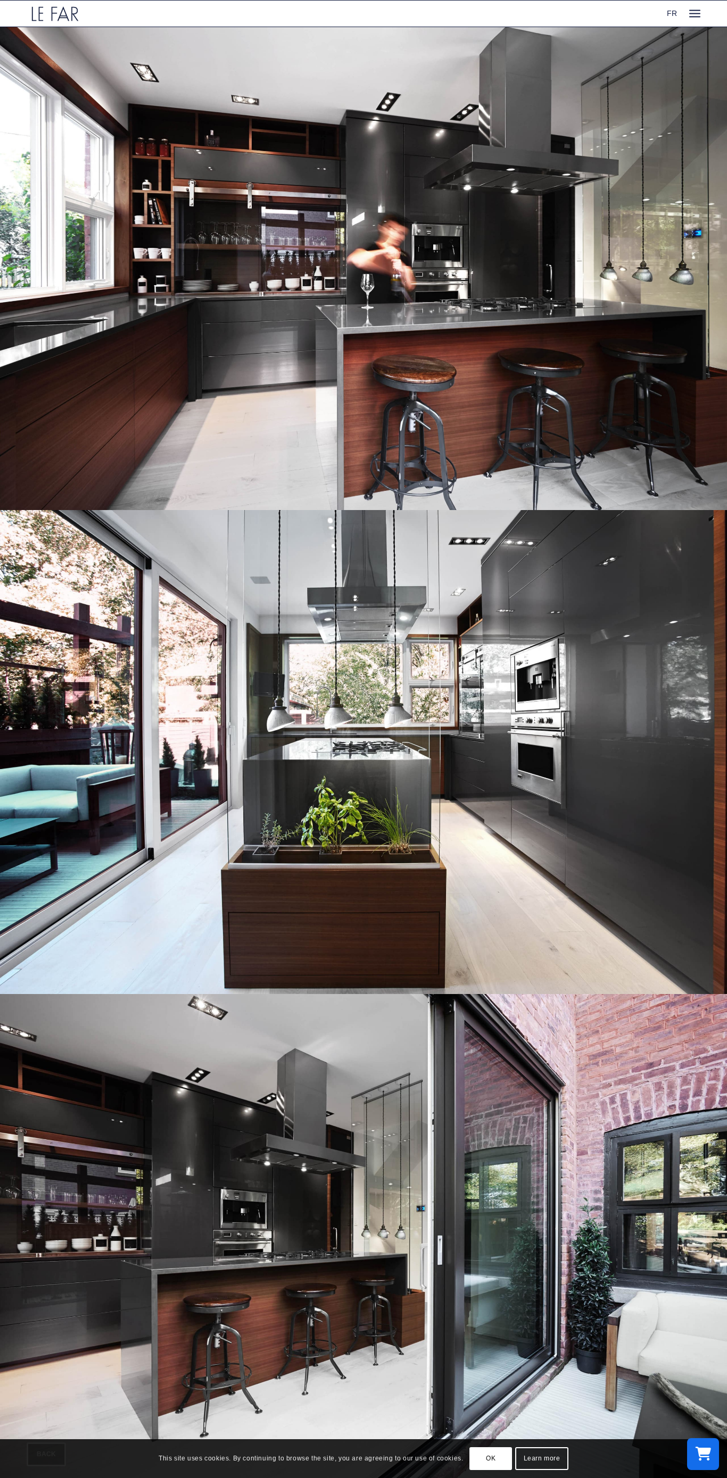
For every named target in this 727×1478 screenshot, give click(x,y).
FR (672, 13)
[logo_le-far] (55, 14)
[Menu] (694, 13)
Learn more (542, 1458)
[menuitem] (694, 13)
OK (490, 1458)
